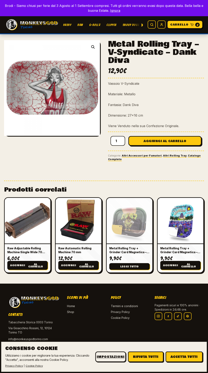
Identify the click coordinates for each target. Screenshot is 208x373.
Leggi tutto (129, 266)
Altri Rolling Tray (174, 155)
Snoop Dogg (131, 25)
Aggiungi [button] (26, 265)
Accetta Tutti (184, 357)
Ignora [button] (115, 11)
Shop (70, 312)
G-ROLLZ (95, 25)
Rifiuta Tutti (145, 357)
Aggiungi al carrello (165, 141)
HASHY (67, 25)
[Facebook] (168, 316)
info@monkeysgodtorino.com (28, 339)
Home (71, 306)
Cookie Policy (120, 317)
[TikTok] (178, 316)
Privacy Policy (120, 312)
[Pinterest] (188, 316)
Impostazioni (111, 357)
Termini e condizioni (124, 306)
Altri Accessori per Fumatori (142, 155)
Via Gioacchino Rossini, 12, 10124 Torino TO (30, 330)
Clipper (111, 25)
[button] (93, 47)
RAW (80, 25)
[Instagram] (158, 316)
